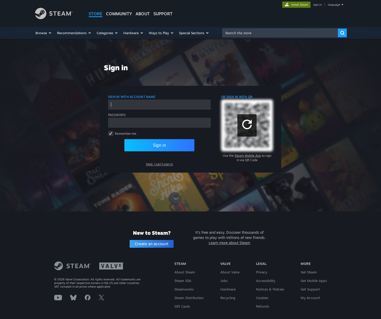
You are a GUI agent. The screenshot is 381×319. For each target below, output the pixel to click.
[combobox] (280, 33)
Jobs (224, 281)
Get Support (310, 289)
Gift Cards (182, 306)
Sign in (159, 145)
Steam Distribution (189, 298)
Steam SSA (182, 281)
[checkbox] (110, 133)
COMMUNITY (119, 13)
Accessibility (265, 281)
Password (116, 115)
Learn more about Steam (229, 242)
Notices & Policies (270, 289)
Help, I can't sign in (159, 164)
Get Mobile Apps (314, 281)
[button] (43, 33)
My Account (310, 298)
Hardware (228, 289)
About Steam (184, 272)
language (334, 4)
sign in (317, 4)
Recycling (227, 298)
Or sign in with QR (236, 97)
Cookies (262, 298)
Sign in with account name (131, 97)
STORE (95, 13)
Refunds (262, 306)
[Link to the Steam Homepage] (54, 18)
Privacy (261, 272)
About (143, 13)
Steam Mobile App (248, 156)
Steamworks (184, 289)
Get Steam (309, 272)
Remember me (125, 134)
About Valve (229, 272)
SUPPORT (163, 13)
